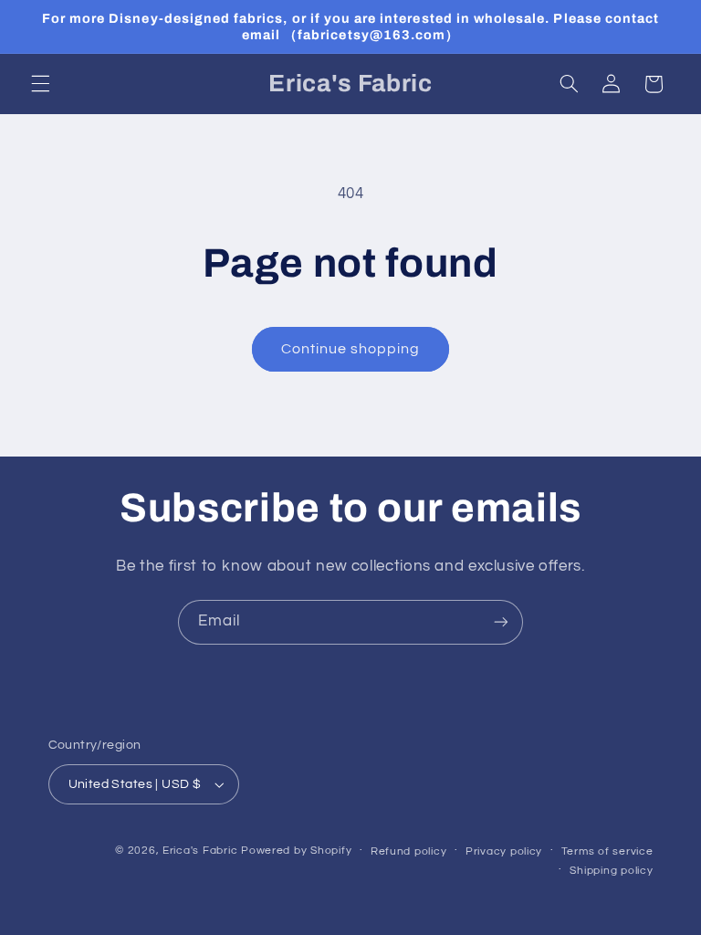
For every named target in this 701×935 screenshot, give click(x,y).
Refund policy (409, 851)
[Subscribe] (501, 622)
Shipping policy (611, 871)
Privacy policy (504, 851)
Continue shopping (351, 348)
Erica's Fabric (199, 851)
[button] (40, 84)
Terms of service (607, 851)
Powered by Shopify (296, 851)
